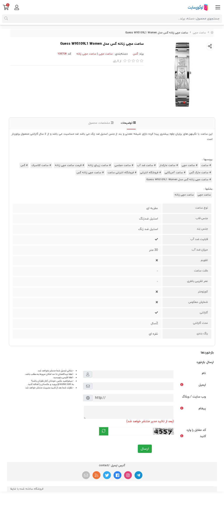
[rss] (96, 475)
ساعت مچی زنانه (86, 54)
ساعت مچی (199, 32)
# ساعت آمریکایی (175, 172)
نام (204, 373)
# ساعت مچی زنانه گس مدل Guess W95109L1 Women (178, 179)
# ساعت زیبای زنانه (99, 165)
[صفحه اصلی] (212, 32)
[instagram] (128, 475)
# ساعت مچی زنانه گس (90, 172)
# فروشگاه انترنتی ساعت (122, 172)
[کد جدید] (103, 431)
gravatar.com (64, 384)
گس (135, 54)
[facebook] (117, 475)
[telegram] (138, 475)
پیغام (202, 408)
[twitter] (107, 475)
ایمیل (202, 385)
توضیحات (127, 123)
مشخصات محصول (99, 123)
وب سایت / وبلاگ (194, 397)
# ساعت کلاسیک (41, 165)
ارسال (145, 448)
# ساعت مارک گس (200, 172)
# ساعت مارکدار (168, 165)
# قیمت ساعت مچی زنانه (69, 165)
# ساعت (206, 165)
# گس (24, 165)
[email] (86, 475)
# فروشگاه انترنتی (150, 172)
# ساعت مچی (189, 165)
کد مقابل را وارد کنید (196, 433)
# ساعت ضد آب (146, 165)
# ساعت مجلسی (124, 165)
